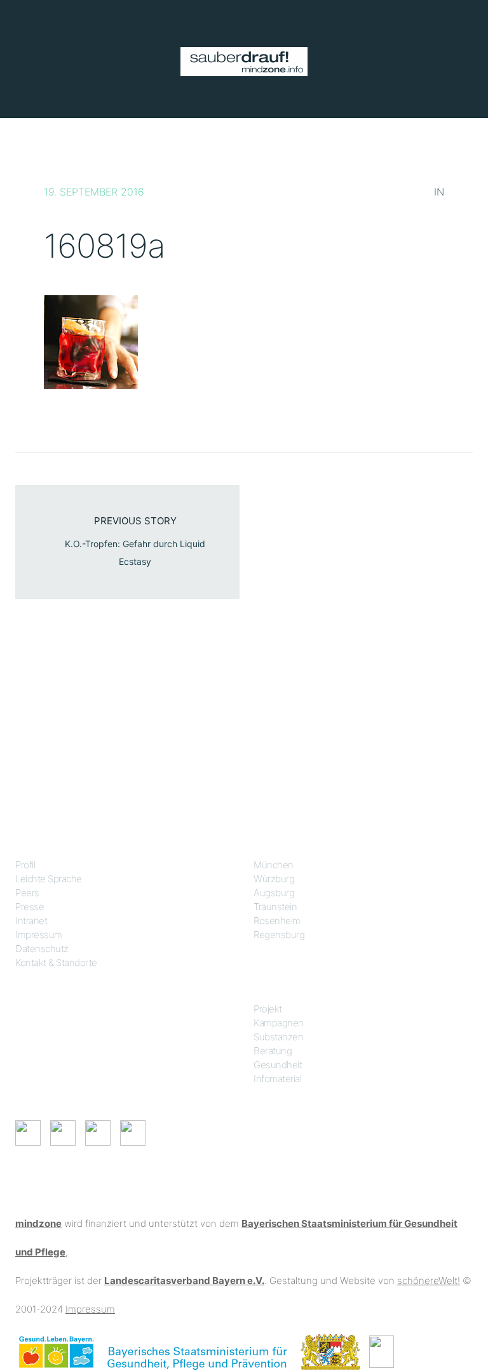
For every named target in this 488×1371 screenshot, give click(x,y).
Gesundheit (278, 1065)
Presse (29, 907)
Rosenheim (277, 921)
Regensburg (279, 935)
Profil (25, 865)
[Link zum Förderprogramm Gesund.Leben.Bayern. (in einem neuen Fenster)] (56, 1351)
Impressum (38, 935)
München (274, 865)
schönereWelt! (428, 1281)
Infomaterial (277, 1079)
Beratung (273, 1051)
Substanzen (278, 1037)
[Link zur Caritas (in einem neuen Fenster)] (381, 1351)
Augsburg (274, 893)
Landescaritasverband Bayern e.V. (184, 1281)
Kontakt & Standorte (56, 963)
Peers (27, 893)
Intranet (31, 921)
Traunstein (275, 907)
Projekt (268, 1009)
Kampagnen (279, 1023)
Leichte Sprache (48, 879)
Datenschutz (42, 949)
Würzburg (274, 879)
